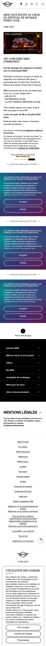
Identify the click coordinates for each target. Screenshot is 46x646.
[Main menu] (42, 4)
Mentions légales (20, 413)
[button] (26, 4)
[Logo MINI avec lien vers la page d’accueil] (23, 555)
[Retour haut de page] (23, 331)
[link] (21, 4)
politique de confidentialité (29, 148)
